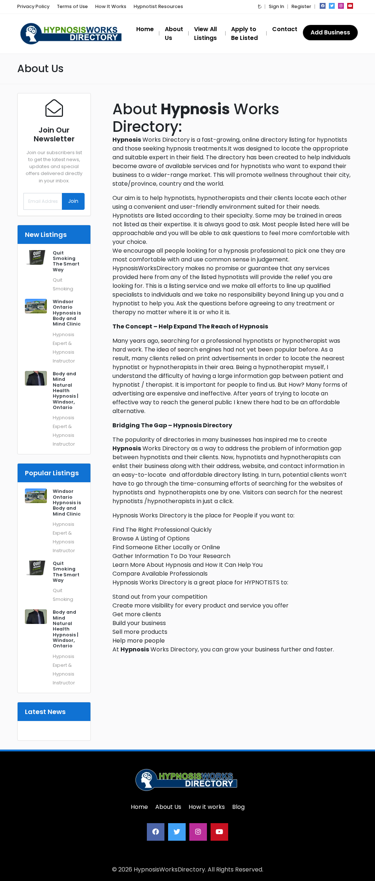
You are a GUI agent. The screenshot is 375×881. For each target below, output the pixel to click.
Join (73, 201)
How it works (207, 807)
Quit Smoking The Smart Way (66, 261)
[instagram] (341, 6)
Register (301, 6)
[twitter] (332, 6)
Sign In (276, 6)
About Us (168, 807)
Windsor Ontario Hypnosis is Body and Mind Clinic (67, 312)
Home (139, 807)
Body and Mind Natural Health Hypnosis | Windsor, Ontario (65, 390)
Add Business (330, 32)
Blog (238, 807)
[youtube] (350, 6)
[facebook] (323, 6)
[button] (259, 6)
